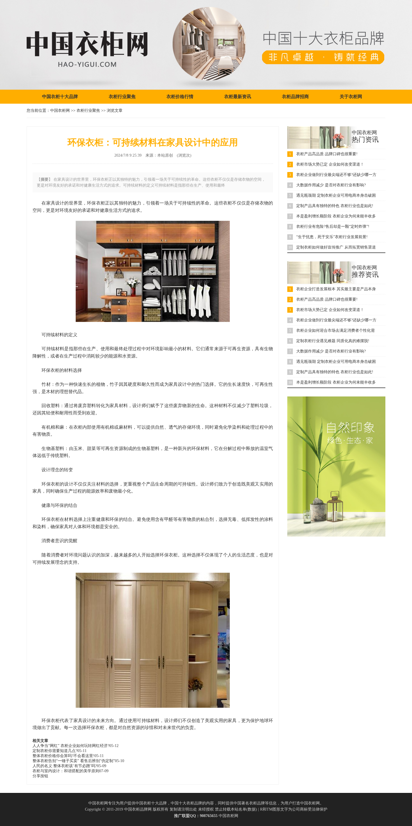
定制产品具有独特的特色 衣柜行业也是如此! (334, 206)
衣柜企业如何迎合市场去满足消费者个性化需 (335, 330)
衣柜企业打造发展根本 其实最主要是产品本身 (336, 289)
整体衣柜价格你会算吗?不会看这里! (63, 756)
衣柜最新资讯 (237, 96)
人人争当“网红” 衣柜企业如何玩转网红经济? (71, 746)
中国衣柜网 (60, 110)
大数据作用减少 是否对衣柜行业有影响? (331, 185)
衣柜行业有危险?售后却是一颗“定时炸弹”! (332, 226)
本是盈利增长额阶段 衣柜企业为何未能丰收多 (336, 216)
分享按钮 (40, 776)
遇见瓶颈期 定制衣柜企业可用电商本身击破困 (336, 195)
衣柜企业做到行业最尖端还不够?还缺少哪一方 (336, 175)
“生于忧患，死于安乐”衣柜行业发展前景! (332, 237)
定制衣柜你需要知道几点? (55, 751)
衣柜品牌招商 (295, 96)
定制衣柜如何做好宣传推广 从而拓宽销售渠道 (336, 247)
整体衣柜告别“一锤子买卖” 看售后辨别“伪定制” (74, 761)
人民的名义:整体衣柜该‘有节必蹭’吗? (65, 766)
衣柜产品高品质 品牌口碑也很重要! (327, 154)
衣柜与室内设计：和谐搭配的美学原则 (66, 771)
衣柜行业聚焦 (122, 96)
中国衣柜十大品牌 (60, 96)
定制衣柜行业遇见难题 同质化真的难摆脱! (332, 341)
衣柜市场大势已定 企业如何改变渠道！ (330, 164)
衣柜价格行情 (179, 96)
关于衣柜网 (351, 96)
